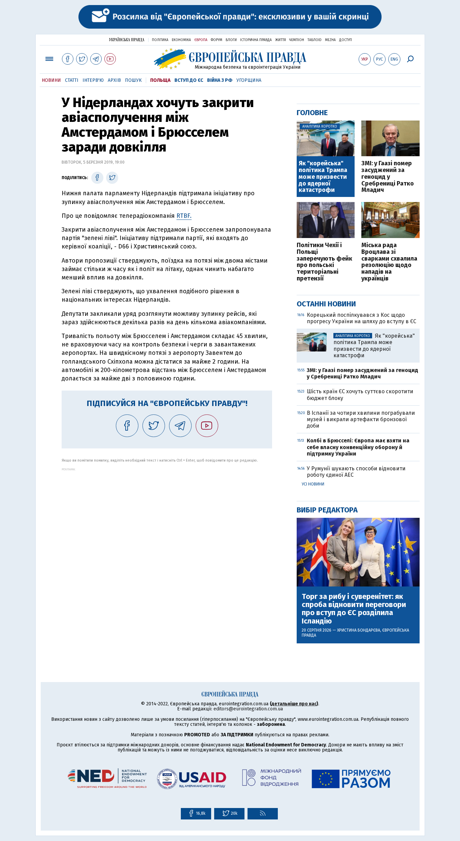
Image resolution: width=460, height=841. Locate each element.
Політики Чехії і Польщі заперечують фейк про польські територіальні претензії (324, 262)
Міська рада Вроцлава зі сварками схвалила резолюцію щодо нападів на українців (389, 262)
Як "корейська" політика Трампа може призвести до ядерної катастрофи (323, 177)
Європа (200, 40)
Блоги (231, 40)
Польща (160, 80)
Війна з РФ (219, 80)
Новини (51, 80)
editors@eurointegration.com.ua (248, 709)
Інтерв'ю (93, 80)
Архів (114, 80)
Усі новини (313, 484)
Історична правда (256, 40)
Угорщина (248, 80)
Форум (216, 40)
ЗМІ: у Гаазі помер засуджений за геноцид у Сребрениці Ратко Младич (387, 177)
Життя (280, 40)
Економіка (181, 40)
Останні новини (326, 303)
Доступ (345, 40)
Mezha (330, 40)
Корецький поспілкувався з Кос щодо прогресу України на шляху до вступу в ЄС (361, 318)
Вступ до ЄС (188, 80)
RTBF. (184, 216)
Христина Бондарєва (358, 630)
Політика (160, 40)
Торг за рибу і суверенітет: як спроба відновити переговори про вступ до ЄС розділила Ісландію (354, 609)
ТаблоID (314, 40)
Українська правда (126, 39)
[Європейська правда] (230, 58)
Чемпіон (296, 40)
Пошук (133, 80)
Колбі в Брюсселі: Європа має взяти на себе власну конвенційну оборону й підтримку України (358, 447)
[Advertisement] (167, 518)
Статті (71, 80)
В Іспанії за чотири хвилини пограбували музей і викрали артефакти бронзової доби (361, 419)
